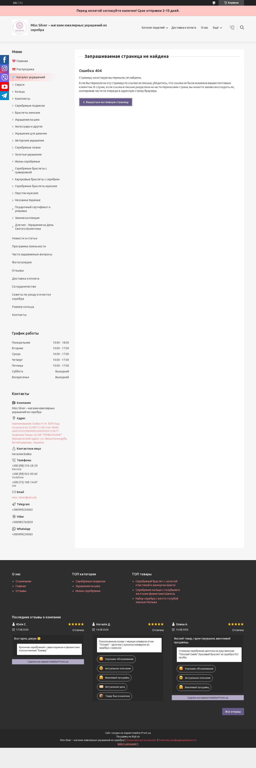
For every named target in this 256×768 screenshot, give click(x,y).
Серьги (19, 84)
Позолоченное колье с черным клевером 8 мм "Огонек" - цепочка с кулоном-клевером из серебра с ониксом (126, 644)
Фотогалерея (22, 262)
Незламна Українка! (27, 200)
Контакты (19, 314)
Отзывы (18, 270)
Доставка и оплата (183, 27)
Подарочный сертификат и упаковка (32, 209)
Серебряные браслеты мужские (36, 186)
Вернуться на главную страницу (107, 102)
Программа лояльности (29, 246)
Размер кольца (23, 306)
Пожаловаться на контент (141, 740)
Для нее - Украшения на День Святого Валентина (34, 226)
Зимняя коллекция (27, 218)
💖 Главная (20, 61)
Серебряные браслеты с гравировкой (31, 170)
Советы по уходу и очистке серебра (31, 296)
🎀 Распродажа (23, 69)
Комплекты (22, 98)
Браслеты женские (27, 112)
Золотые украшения (28, 154)
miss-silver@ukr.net (24, 497)
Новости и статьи (24, 238)
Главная (21, 586)
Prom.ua (146, 733)
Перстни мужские (26, 193)
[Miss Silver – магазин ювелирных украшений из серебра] (20, 27)
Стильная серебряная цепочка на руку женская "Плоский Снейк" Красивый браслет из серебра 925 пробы (209, 654)
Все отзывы (233, 711)
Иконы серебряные (27, 161)
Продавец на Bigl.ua (128, 736)
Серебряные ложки (28, 147)
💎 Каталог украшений (28, 77)
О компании (23, 581)
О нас (204, 27)
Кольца (20, 91)
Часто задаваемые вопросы (32, 254)
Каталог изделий (153, 27)
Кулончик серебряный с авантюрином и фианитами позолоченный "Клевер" (49, 649)
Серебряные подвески (30, 105)
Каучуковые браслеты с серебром (37, 179)
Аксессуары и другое (29, 126)
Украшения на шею (27, 119)
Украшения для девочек (31, 133)
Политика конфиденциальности (177, 740)
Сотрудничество (24, 286)
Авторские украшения (29, 140)
